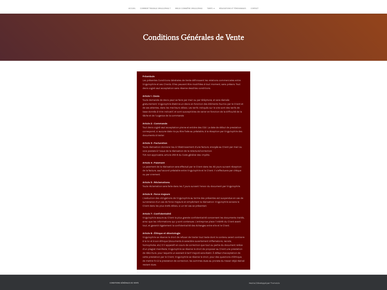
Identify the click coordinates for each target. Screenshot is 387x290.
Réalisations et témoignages (232, 8)
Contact (255, 8)
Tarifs (210, 8)
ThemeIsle (275, 283)
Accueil (131, 8)
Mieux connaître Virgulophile (189, 8)
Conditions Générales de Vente (124, 283)
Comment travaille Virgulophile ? (155, 8)
